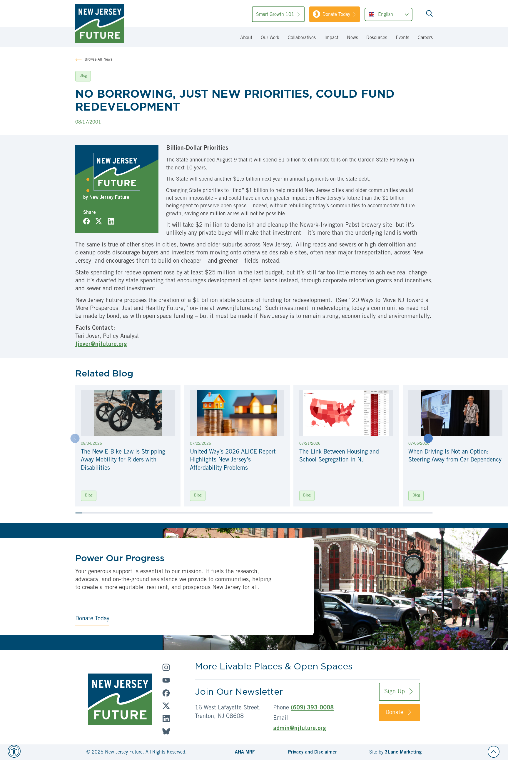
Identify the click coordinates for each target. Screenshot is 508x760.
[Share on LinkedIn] (111, 221)
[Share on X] (99, 221)
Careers (425, 38)
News (352, 38)
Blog (88, 496)
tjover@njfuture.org (101, 345)
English (385, 15)
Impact (331, 38)
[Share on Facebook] (86, 221)
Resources (376, 38)
